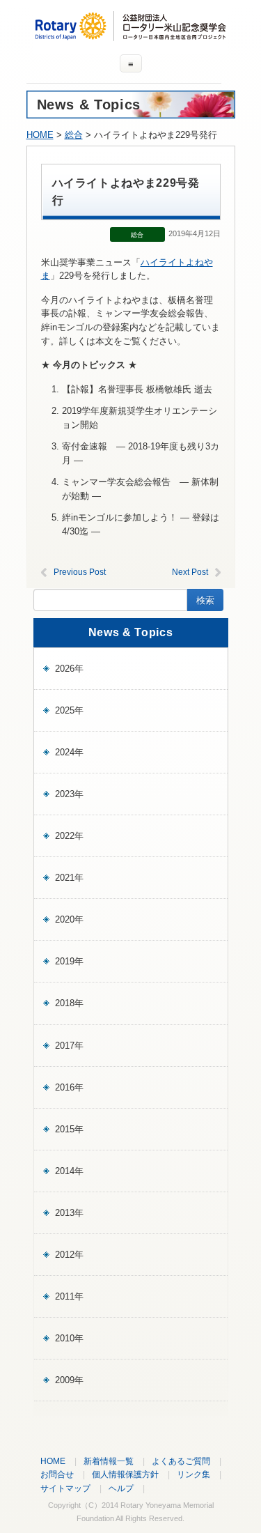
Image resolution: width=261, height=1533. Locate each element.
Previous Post (80, 572)
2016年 (69, 1087)
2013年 (69, 1213)
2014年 (69, 1171)
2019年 (69, 961)
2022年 (69, 836)
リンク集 (193, 1474)
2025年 (69, 710)
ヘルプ (121, 1488)
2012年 (69, 1254)
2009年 (69, 1380)
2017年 (69, 1045)
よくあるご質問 (181, 1460)
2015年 (69, 1129)
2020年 (69, 919)
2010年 (69, 1338)
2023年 (69, 794)
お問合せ (57, 1474)
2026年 (69, 668)
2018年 (69, 1003)
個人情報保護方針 (125, 1474)
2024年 (69, 752)
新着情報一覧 (109, 1460)
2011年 (69, 1296)
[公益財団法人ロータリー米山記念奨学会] (130, 34)
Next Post (190, 572)
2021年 (69, 877)
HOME (40, 135)
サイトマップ (65, 1488)
